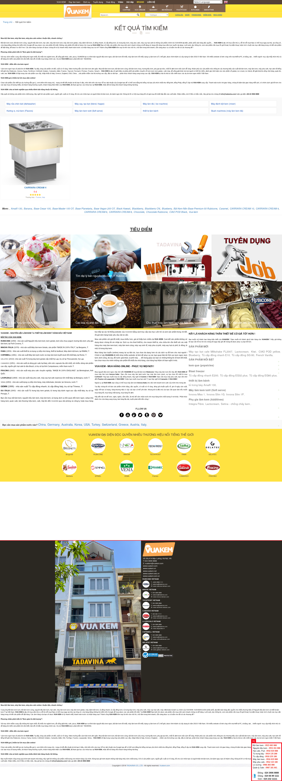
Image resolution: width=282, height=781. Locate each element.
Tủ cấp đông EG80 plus (263, 375)
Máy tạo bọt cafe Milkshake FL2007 (210, 351)
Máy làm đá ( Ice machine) (155, 103)
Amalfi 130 (16, 208)
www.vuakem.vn (149, 568)
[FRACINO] (212, 466)
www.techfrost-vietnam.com (162, 607)
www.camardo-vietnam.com (161, 618)
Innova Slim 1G (215, 394)
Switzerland (109, 424)
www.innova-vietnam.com (161, 597)
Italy (43, 197)
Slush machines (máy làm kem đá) (227, 110)
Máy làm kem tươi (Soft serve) (89, 110)
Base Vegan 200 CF (104, 208)
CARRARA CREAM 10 (242, 208)
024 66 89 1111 (272, 776)
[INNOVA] (126, 445)
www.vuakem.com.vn (151, 576)
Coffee (126, 10)
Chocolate (139, 212)
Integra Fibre (196, 404)
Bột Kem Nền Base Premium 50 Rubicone (195, 208)
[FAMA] (184, 445)
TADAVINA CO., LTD (135, 765)
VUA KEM (61, 2)
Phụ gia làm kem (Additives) (206, 399)
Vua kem (193, 212)
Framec (38, 197)
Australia (67, 424)
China (42, 424)
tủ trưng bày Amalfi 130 (202, 385)
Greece (123, 424)
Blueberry (167, 208)
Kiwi (253, 351)
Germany (53, 424)
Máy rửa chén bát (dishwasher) (21, 103)
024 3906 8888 (272, 773)
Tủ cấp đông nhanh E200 (203, 375)
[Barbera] (69, 466)
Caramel (223, 208)
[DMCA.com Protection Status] (165, 655)
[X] (253, 741)
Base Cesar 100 (42, 208)
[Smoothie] (278, 409)
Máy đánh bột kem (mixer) (223, 103)
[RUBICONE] (98, 445)
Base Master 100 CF (63, 208)
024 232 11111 (270, 779)
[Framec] (155, 466)
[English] (226, 1)
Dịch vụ (86, 2)
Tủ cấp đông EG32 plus (233, 375)
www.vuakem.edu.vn (151, 573)
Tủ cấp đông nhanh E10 (216, 355)
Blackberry (137, 208)
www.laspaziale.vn (159, 628)
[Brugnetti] (69, 445)
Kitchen (195, 10)
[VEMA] (126, 466)
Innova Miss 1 (197, 394)
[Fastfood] (278, 391)
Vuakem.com (165, 765)
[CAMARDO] (184, 466)
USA (87, 424)
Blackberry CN (152, 208)
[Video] (278, 418)
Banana (28, 208)
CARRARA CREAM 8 (120, 212)
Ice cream (140, 10)
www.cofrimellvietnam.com (161, 639)
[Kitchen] (278, 400)
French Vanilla (264, 355)
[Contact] (278, 426)
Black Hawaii (123, 208)
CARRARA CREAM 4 (267, 208)
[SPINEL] (98, 466)
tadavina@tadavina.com (160, 584)
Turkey (96, 424)
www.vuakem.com (150, 566)
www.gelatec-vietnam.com (161, 650)
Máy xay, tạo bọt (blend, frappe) (89, 103)
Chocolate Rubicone (157, 212)
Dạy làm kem (74, 2)
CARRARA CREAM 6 (95, 212)
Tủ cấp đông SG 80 (243, 355)
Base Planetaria (83, 208)
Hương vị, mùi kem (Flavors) (20, 110)
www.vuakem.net (150, 571)
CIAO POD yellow (269, 351)
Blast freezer (197, 371)
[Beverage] (278, 382)
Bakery (153, 10)
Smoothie (209, 10)
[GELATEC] (212, 445)
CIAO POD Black (178, 212)
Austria (134, 424)
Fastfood (182, 10)
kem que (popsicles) (201, 365)
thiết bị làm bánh (150, 110)
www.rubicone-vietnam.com (161, 586)
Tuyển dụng (98, 2)
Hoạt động (110, 2)
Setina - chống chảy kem (236, 404)
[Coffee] (278, 354)
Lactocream (242, 351)
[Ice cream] (278, 363)
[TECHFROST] (155, 445)
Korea (78, 424)
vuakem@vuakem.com (154, 563)
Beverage (167, 10)
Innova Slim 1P (235, 394)
